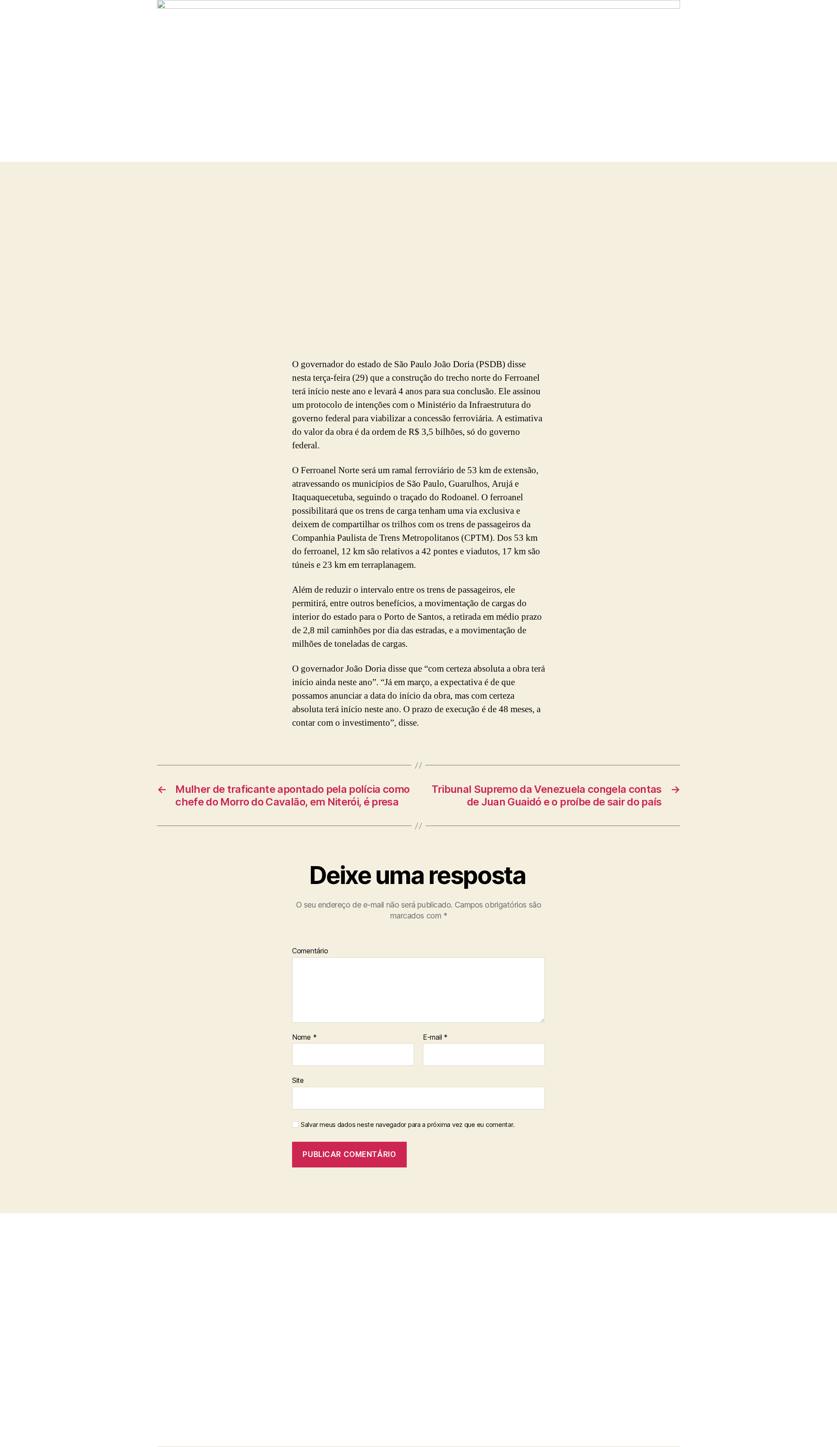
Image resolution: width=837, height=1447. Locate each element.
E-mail (435, 1037)
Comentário (310, 951)
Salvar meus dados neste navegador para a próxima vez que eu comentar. (407, 1125)
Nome (304, 1037)
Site (298, 1080)
